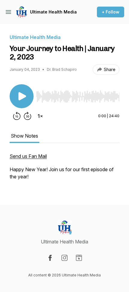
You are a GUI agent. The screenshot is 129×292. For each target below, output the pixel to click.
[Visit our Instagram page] (65, 258)
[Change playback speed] (40, 116)
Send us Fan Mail (28, 156)
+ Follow (110, 11)
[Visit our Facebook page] (50, 258)
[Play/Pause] (22, 96)
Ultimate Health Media (53, 11)
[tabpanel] (64, 169)
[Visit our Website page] (79, 258)
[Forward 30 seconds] (27, 116)
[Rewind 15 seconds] (17, 116)
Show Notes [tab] (24, 136)
